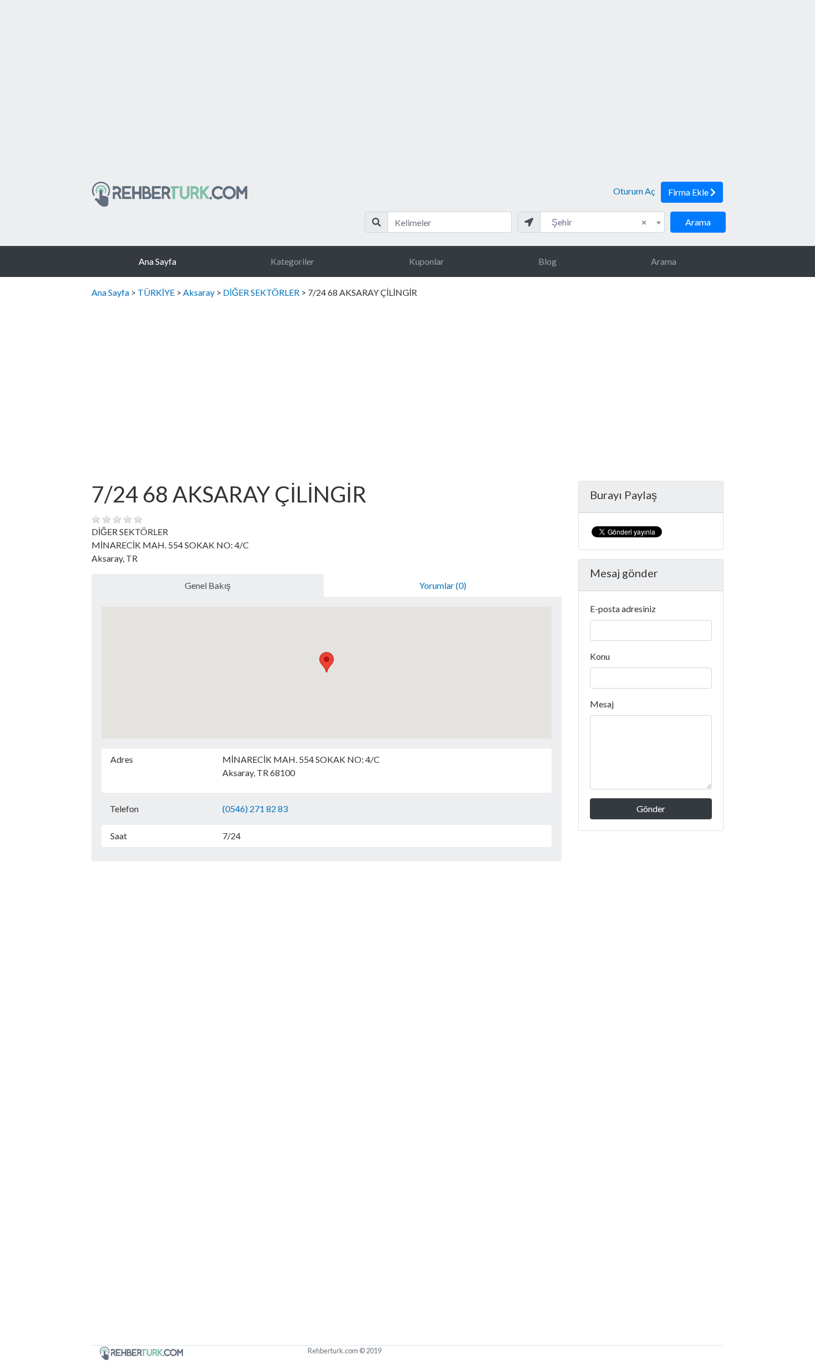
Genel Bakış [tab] (208, 585)
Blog (547, 261)
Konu (600, 656)
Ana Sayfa (157, 261)
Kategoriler (292, 261)
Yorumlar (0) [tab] (442, 585)
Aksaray (199, 292)
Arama (698, 222)
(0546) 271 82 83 (255, 808)
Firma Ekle (689, 192)
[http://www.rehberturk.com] (169, 193)
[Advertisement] (407, 95)
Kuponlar (426, 261)
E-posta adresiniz (623, 608)
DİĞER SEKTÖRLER (261, 292)
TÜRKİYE (156, 292)
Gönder (650, 808)
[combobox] (602, 222)
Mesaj (602, 704)
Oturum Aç (634, 191)
